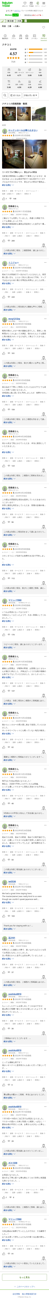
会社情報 (16, 1294)
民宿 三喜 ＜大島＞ (11, 26)
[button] (9, 114)
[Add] (43, 27)
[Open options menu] (45, 130)
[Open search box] (5, 95)
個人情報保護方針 (29, 1294)
